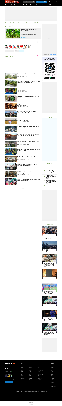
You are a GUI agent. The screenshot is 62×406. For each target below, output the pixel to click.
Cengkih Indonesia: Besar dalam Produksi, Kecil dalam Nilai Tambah (28, 104)
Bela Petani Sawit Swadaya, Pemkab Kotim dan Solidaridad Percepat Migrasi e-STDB (28, 135)
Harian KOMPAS (53, 366)
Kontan (52, 374)
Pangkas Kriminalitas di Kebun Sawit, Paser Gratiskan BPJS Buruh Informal (27, 165)
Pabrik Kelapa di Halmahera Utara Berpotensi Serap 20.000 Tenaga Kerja (29, 172)
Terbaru (12, 50)
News (6, 4)
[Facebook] (6, 366)
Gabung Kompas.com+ (53, 54)
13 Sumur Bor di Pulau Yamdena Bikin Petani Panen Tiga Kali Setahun (28, 89)
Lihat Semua (38, 55)
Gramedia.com (53, 383)
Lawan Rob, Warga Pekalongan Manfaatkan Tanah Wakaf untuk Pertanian (28, 180)
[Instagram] (12, 366)
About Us (15, 389)
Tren (37, 4)
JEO (38, 367)
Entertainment (23, 378)
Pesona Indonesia (40, 374)
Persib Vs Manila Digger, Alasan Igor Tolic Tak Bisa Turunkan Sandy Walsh (48, 292)
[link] (54, 2)
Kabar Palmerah (10, 389)
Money (43, 4)
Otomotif (27, 4)
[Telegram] (10, 366)
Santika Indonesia (53, 386)
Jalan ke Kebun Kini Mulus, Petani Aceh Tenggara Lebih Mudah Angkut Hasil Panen (28, 82)
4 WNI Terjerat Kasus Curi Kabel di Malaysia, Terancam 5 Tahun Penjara (49, 250)
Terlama (16, 50)
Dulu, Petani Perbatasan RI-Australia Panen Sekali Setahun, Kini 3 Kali (28, 150)
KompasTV (52, 367)
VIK (38, 366)
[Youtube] (6, 368)
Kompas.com (53, 364)
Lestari (40, 5)
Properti (46, 4)
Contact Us (52, 389)
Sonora (52, 375)
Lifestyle (34, 4)
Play (38, 375)
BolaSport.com (53, 379)
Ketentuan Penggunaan (26, 389)
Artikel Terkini (40, 378)
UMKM (30, 375)
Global (22, 367)
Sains (21, 379)
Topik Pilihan (40, 379)
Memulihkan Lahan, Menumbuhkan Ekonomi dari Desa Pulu (28, 97)
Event (12, 4)
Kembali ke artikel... (24, 37)
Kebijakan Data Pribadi (34, 389)
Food (30, 374)
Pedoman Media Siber (42, 389)
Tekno (24, 4)
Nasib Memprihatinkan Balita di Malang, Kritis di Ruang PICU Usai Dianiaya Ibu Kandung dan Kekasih (49, 265)
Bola (31, 4)
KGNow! (52, 371)
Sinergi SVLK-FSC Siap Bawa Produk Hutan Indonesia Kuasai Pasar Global (27, 112)
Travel (54, 4)
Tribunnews (52, 382)
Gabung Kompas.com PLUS (41, 1)
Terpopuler (22, 50)
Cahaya (21, 4)
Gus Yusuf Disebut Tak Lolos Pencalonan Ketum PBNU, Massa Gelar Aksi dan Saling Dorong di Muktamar (49, 237)
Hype (30, 370)
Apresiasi (7, 50)
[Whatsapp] (8, 368)
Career (48, 389)
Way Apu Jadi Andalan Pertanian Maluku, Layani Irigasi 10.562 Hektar (28, 142)
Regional (22, 370)
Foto (30, 379)
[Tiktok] (10, 368)
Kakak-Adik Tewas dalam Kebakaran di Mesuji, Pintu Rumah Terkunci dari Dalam (49, 278)
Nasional (22, 366)
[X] (8, 366)
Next (26, 188)
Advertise (19, 389)
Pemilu (22, 371)
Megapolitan (23, 368)
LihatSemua (33, 46)
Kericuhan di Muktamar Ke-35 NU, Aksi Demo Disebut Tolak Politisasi (49, 306)
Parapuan (30, 378)
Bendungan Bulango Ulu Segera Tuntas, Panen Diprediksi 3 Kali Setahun (28, 127)
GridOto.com (53, 378)
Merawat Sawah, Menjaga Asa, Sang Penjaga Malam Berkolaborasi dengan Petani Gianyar (27, 74)
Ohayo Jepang (40, 370)
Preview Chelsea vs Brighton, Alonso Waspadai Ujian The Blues (49, 319)
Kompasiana (53, 368)
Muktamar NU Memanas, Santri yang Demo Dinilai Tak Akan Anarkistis (49, 333)
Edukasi (50, 4)
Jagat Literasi (16, 4)
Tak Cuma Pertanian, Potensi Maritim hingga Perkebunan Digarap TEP (27, 157)
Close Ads (30, 402)
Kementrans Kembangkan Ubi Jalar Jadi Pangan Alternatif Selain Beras (28, 119)
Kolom (9, 4)
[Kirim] (39, 42)
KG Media (52, 370)
